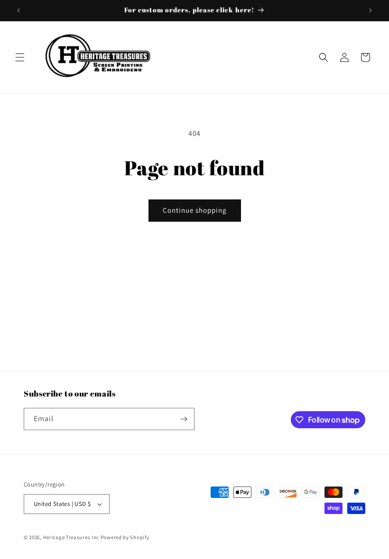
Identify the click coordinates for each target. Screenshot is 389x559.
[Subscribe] (183, 419)
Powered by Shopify (125, 537)
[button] (19, 57)
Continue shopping (195, 210)
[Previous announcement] (18, 10)
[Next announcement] (370, 10)
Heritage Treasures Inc (71, 537)
